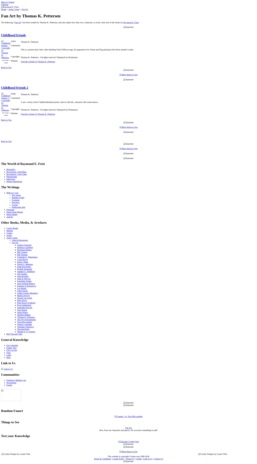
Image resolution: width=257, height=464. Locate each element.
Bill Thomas (22, 255)
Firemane (10, 210)
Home (3, 9)
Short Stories (11, 214)
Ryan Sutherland (24, 305)
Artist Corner (13, 9)
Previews (16, 202)
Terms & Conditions (102, 459)
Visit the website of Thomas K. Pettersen (38, 62)
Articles (9, 217)
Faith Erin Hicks (24, 267)
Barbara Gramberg (25, 247)
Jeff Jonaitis (22, 274)
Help (8, 357)
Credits (139, 459)
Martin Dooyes (23, 295)
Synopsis (15, 200)
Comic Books (12, 228)
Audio (9, 235)
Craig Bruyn (22, 259)
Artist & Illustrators (20, 240)
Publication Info (18, 207)
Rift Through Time (14, 334)
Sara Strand (22, 310)
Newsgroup (11, 383)
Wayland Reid (23, 329)
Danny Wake (22, 262)
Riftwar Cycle (12, 193)
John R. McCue (24, 279)
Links (8, 355)
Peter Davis (22, 300)
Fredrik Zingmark (24, 269)
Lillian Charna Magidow (27, 293)
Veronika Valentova (25, 327)
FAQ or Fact (11, 350)
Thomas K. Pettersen (26, 317)
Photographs (11, 177)
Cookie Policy (118, 459)
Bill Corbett (22, 252)
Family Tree (11, 348)
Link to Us (8, 369)
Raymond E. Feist (131, 22)
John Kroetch (23, 276)
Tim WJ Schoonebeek (26, 320)
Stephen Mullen (24, 315)
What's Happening (14, 181)
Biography (10, 169)
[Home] (4, 4)
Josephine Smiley (24, 281)
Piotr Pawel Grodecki (26, 303)
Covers (15, 205)
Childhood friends (13, 35)
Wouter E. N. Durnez (26, 332)
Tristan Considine (24, 324)
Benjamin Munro (24, 250)
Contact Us (158, 459)
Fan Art (25, 9)
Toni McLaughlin (24, 322)
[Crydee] (11, 400)
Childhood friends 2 (14, 87)
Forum (9, 385)
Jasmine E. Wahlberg (26, 271)
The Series (16, 195)
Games (9, 233)
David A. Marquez (25, 264)
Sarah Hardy (22, 312)
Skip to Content (7, 2)
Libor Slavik (22, 291)
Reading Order (18, 198)
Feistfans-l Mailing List (16, 380)
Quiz (8, 353)
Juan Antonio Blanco (26, 283)
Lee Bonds (21, 288)
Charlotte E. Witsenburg (27, 257)
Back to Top (6, 67)
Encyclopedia (12, 345)
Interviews (10, 179)
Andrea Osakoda (24, 245)
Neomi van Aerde (24, 298)
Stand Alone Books (14, 212)
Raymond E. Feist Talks (16, 174)
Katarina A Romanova (26, 286)
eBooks (9, 231)
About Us (130, 459)
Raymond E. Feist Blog (16, 172)
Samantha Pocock (24, 307)
